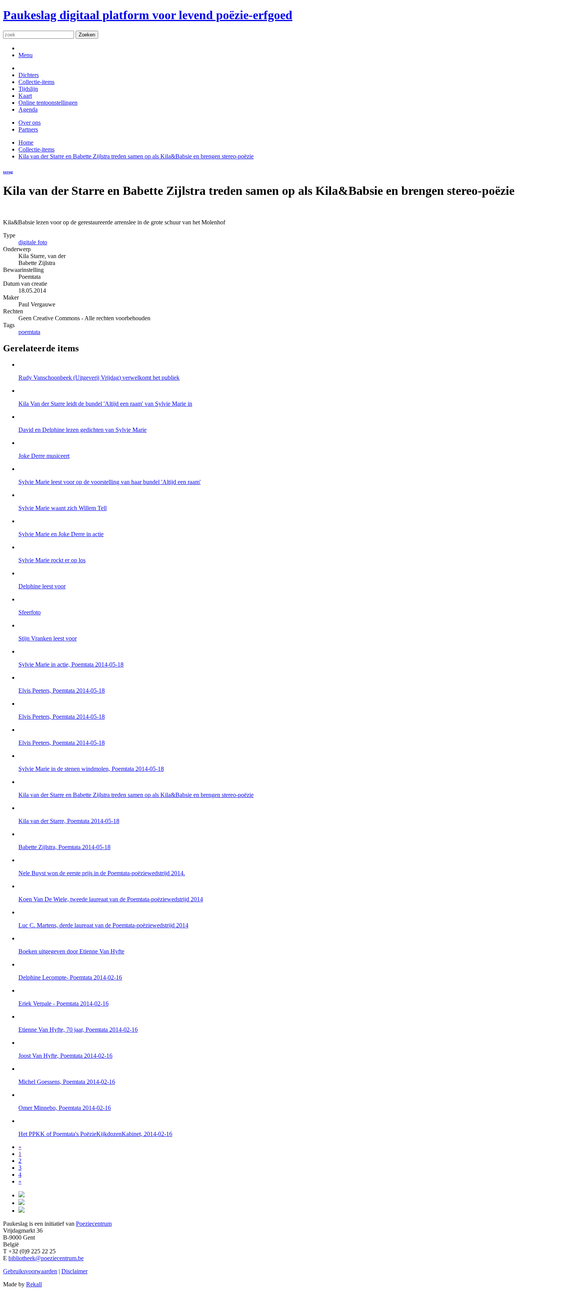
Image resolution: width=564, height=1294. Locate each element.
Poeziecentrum (94, 1223)
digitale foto (32, 242)
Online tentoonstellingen (48, 102)
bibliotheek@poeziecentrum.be (46, 1258)
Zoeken (87, 35)
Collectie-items (36, 82)
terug (8, 172)
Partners (28, 129)
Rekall (34, 1284)
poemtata (29, 332)
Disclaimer (74, 1271)
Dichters (28, 75)
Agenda (28, 109)
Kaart (25, 95)
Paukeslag (147, 15)
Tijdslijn (28, 89)
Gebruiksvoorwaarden (30, 1271)
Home (25, 142)
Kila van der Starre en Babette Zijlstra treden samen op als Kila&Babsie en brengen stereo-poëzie (136, 156)
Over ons (29, 122)
